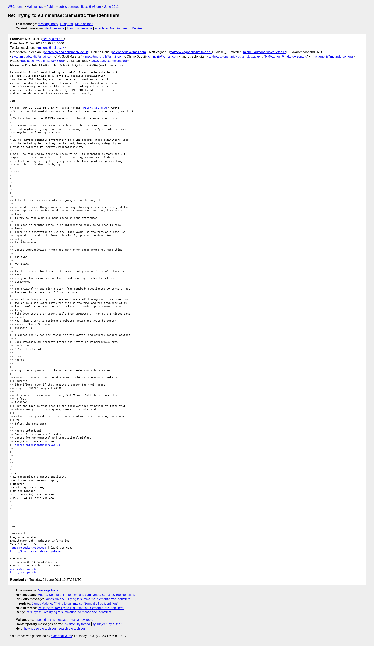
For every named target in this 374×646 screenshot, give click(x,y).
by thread (83, 624)
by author (114, 624)
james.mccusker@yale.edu (28, 547)
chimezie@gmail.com (163, 56)
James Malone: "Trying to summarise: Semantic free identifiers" (88, 599)
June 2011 (111, 6)
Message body (48, 24)
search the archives (72, 628)
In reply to (101, 28)
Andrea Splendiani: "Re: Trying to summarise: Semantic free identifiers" (87, 594)
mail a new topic (82, 619)
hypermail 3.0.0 (61, 636)
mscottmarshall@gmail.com (104, 56)
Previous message (79, 28)
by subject (99, 624)
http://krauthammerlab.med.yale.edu (36, 551)
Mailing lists (35, 6)
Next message (54, 28)
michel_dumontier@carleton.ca (264, 52)
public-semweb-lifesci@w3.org (79, 6)
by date (70, 624)
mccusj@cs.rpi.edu (23, 569)
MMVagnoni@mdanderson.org (286, 56)
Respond (66, 24)
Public (50, 6)
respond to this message (51, 619)
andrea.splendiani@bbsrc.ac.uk (66, 52)
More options (84, 24)
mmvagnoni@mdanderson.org (332, 56)
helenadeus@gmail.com (129, 52)
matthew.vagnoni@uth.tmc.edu (191, 52)
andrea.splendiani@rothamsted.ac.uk (234, 56)
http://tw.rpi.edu (23, 572)
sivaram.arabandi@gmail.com (32, 56)
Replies (137, 28)
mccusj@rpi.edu (53, 39)
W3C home (15, 6)
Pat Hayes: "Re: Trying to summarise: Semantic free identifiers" (81, 608)
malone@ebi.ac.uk (51, 47)
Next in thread (119, 28)
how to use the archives (40, 628)
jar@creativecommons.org (109, 60)
